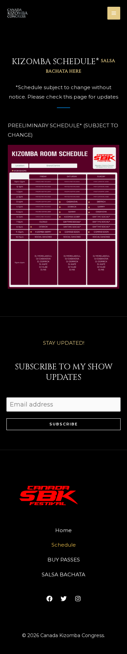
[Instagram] (78, 599)
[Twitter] (64, 599)
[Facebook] (49, 599)
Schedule (63, 545)
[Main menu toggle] (114, 13)
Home (63, 530)
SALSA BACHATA (63, 574)
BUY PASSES (63, 559)
